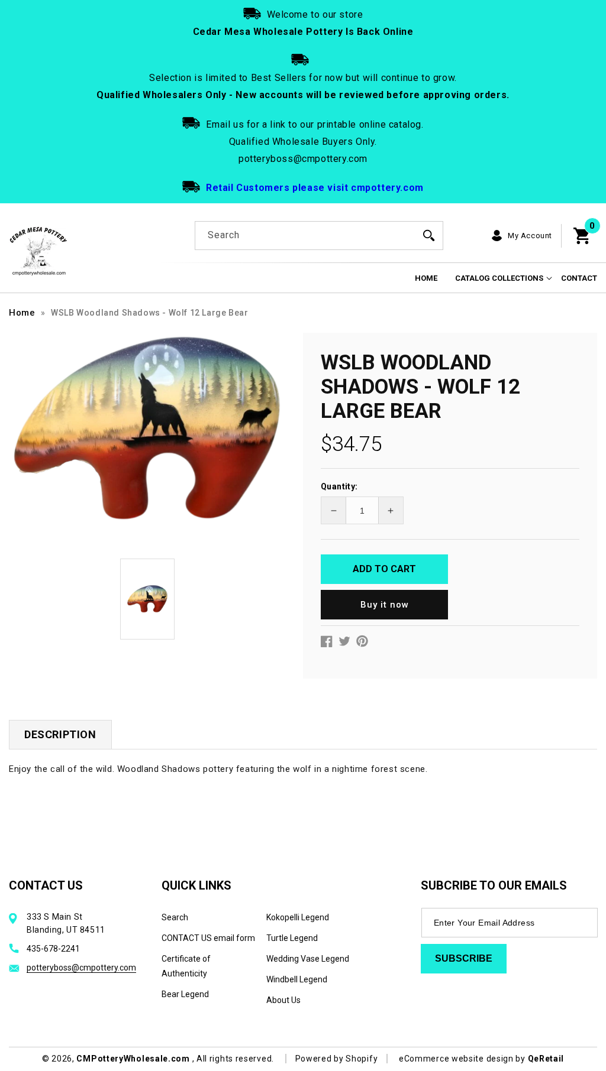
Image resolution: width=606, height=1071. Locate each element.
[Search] (429, 235)
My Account (530, 235)
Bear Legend (185, 994)
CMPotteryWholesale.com (132, 1058)
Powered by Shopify (336, 1058)
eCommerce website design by (463, 1058)
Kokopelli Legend (297, 917)
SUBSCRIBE (463, 958)
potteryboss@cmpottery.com (81, 967)
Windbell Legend (296, 979)
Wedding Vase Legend (307, 958)
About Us (283, 1000)
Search (175, 917)
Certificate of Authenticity (186, 966)
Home (22, 312)
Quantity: (339, 486)
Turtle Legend (292, 938)
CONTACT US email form (208, 938)
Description (60, 734)
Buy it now (384, 604)
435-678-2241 (53, 948)
